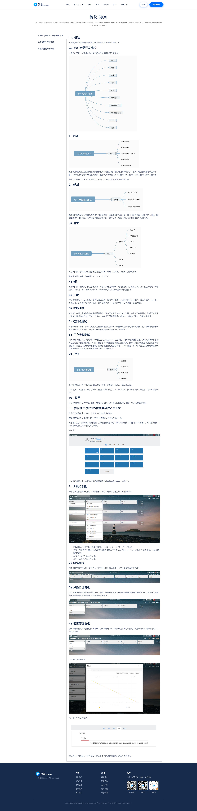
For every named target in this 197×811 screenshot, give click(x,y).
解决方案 (77, 5)
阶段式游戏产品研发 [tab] (46, 49)
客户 (114, 5)
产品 (68, 5)
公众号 (143, 792)
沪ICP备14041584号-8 (104, 803)
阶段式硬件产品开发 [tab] (46, 42)
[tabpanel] (114, 396)
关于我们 (124, 5)
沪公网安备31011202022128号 (122, 803)
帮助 (97, 5)
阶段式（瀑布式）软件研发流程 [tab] (50, 35)
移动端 (106, 5)
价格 (89, 5)
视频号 (154, 792)
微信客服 (131, 792)
